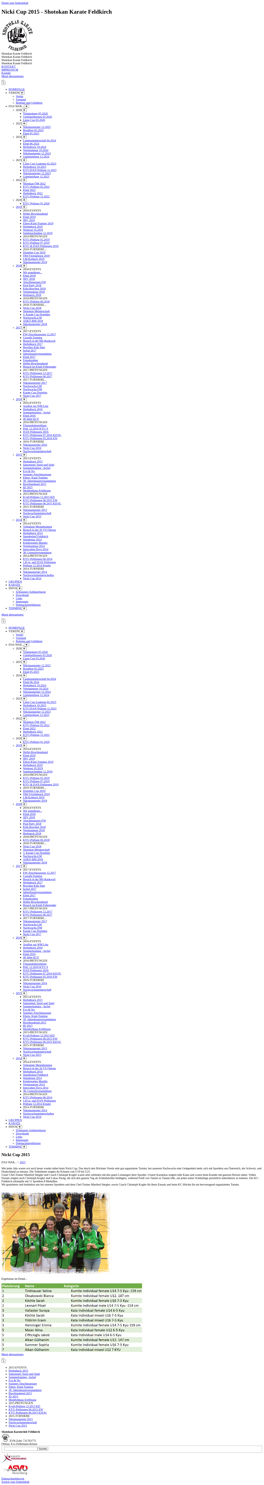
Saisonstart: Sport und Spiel (38, 464)
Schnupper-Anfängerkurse (31, 591)
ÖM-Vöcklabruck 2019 (36, 255)
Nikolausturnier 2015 (35, 510)
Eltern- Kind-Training (35, 477)
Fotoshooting (30, 360)
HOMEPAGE (17, 89)
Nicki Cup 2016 (32, 448)
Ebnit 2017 (29, 357)
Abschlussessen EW (34, 282)
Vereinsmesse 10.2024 (35, 150)
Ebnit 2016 (29, 415)
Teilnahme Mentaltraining (37, 526)
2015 (19, 454)
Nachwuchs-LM (32, 317)
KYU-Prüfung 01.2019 (36, 239)
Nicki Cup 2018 (32, 308)
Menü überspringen (12, 76)
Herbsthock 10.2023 (34, 166)
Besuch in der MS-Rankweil (39, 340)
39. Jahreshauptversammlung (39, 480)
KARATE (14, 584)
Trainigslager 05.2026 (35, 113)
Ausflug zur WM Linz (35, 406)
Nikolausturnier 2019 (35, 262)
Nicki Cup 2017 (32, 395)
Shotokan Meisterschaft (36, 311)
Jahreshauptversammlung (37, 353)
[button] (55, 1272)
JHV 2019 (29, 220)
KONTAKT (8, 66)
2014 (19, 519)
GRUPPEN (15, 581)
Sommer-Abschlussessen (37, 474)
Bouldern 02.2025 (33, 130)
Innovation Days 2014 (35, 549)
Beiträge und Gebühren (29, 102)
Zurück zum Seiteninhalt (15, 1481)
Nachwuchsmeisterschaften (38, 575)
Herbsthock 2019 (33, 226)
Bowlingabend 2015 (34, 484)
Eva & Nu (29, 471)
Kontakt (6, 73)
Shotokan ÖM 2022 (34, 183)
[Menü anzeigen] (2, 80)
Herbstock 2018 (32, 295)
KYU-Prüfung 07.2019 (36, 242)
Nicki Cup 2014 (32, 578)
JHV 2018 (29, 278)
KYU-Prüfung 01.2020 (36, 203)
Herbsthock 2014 (33, 533)
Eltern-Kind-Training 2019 (38, 223)
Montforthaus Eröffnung (37, 490)
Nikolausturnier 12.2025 (37, 127)
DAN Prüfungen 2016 (35, 431)
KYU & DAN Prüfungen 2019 (41, 246)
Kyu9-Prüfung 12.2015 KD (39, 497)
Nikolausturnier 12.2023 (37, 173)
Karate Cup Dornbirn (35, 392)
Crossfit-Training (32, 337)
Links (19, 598)
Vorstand (21, 99)
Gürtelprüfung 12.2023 (36, 176)
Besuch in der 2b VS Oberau (39, 529)
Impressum (22, 601)
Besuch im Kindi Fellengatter (39, 366)
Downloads (22, 595)
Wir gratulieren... (32, 272)
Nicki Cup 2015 (32, 516)
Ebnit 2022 (29, 190)
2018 (19, 265)
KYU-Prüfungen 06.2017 (37, 376)
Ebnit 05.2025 (31, 133)
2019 (19, 206)
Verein (19, 96)
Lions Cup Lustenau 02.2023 (39, 163)
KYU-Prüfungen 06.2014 (37, 559)
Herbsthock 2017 (33, 344)
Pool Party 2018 (32, 285)
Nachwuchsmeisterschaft (37, 451)
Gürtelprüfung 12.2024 (36, 156)
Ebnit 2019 (29, 217)
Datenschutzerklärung (28, 604)
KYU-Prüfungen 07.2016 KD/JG (42, 435)
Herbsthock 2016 (33, 409)
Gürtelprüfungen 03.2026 (37, 116)
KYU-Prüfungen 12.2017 (37, 373)
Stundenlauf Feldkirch (35, 536)
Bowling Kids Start (34, 347)
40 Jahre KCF (31, 418)
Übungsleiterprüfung (35, 425)
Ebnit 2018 (29, 275)
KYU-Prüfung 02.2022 (36, 186)
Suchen (43, 1448)
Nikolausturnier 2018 (35, 324)
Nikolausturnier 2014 (35, 571)
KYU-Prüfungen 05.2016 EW (40, 438)
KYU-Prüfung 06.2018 (36, 301)
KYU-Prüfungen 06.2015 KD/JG (42, 503)
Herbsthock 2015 (33, 461)
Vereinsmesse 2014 (34, 546)
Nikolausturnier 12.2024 (37, 153)
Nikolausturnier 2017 (35, 382)
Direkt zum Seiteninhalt (14, 2)
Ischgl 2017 (29, 350)
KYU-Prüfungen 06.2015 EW (40, 500)
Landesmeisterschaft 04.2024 (39, 140)
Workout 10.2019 (33, 229)
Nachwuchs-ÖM (32, 389)
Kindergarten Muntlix (35, 542)
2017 (19, 327)
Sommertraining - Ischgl (36, 412)
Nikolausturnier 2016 (35, 444)
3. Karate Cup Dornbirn (36, 314)
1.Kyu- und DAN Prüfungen (39, 562)
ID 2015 (28, 487)
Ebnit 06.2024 (31, 143)
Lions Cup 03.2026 (34, 120)
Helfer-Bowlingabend (35, 213)
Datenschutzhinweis (12, 1478)
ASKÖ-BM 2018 (33, 320)
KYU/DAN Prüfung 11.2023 (39, 170)
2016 (19, 399)
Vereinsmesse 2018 (34, 291)
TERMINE (15, 608)
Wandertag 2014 (32, 539)
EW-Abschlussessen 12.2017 (39, 334)
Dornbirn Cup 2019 (34, 252)
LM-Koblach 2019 (33, 259)
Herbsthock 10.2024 (34, 146)
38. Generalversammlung (37, 552)
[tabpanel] (132, 1178)
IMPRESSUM (9, 69)
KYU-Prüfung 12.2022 (36, 196)
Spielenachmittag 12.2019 (37, 233)
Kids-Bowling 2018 (34, 288)
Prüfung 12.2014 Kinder (37, 565)
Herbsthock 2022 (33, 193)
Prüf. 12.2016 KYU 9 (35, 428)
